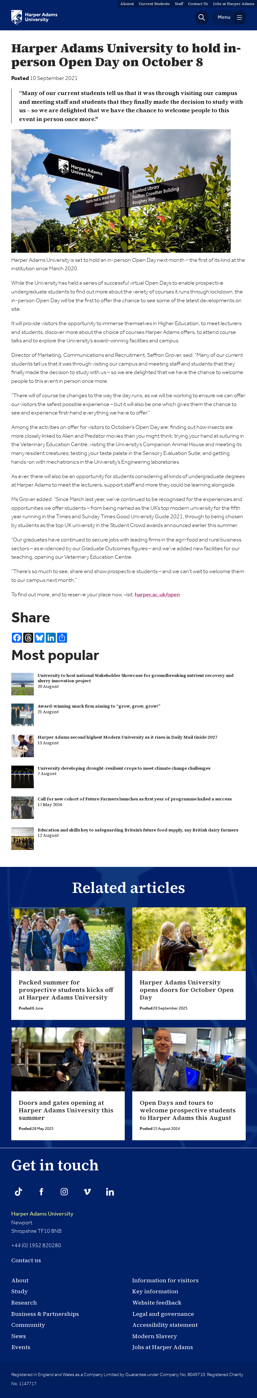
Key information (155, 1291)
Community (28, 1325)
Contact (198, 3)
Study (19, 1291)
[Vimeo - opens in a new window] (87, 1191)
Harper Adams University (42, 1214)
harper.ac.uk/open (157, 594)
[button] (201, 17)
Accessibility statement (165, 1325)
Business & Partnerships (45, 1314)
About (20, 1280)
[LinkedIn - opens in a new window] (110, 1191)
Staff (179, 3)
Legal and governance (163, 1314)
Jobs (233, 3)
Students (154, 3)
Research (24, 1302)
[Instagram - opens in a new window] (64, 1191)
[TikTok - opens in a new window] (18, 1191)
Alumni (127, 3)
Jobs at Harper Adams (162, 1347)
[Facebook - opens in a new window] (41, 1191)
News (18, 1336)
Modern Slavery (154, 1336)
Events (20, 1347)
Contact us (26, 1260)
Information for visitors (165, 1280)
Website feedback (156, 1302)
